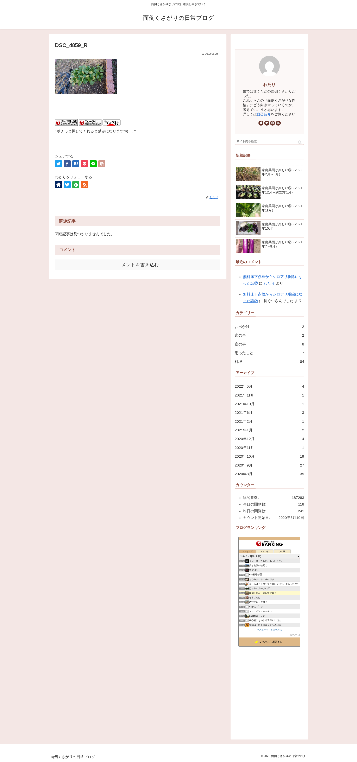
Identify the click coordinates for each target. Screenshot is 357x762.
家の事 (269, 335)
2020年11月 (269, 448)
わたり (269, 84)
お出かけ (269, 327)
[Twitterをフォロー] (67, 184)
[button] (299, 142)
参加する (295, 635)
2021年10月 (269, 404)
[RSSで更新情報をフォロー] (84, 184)
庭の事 (269, 344)
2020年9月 (269, 465)
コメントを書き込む (138, 264)
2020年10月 (269, 456)
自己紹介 (264, 114)
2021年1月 (269, 430)
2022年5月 (269, 386)
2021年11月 (269, 395)
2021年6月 (269, 413)
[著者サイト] (58, 184)
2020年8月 (269, 474)
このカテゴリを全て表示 (269, 630)
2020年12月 (269, 439)
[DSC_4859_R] (75, 163)
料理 (269, 362)
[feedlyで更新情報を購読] (75, 184)
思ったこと (269, 353)
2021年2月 (269, 421)
